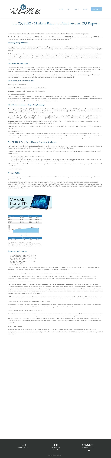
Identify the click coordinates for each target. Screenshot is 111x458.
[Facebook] (86, 450)
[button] (61, 9)
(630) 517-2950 (25, 447)
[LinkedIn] (89, 450)
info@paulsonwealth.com (55, 455)
